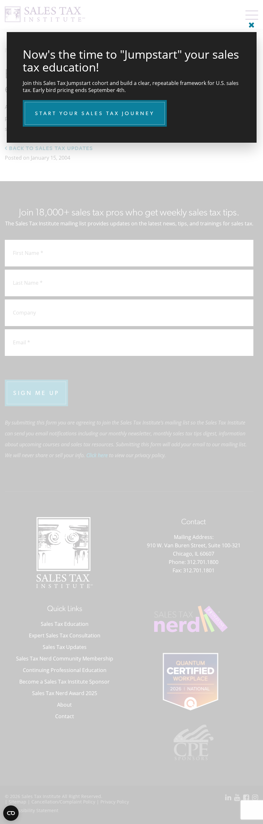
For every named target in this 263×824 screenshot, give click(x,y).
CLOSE (250, 22)
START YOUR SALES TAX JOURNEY (95, 113)
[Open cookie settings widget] (11, 813)
